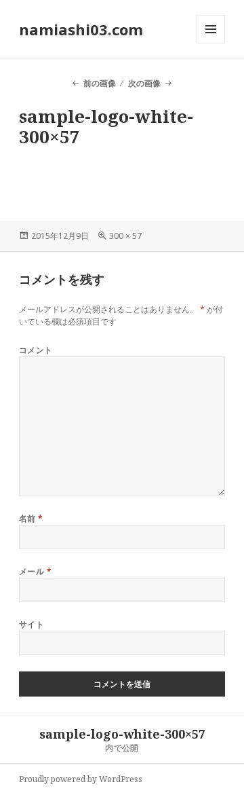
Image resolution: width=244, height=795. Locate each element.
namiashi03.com (81, 29)
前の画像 (99, 83)
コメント (36, 350)
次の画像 (144, 83)
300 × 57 (125, 236)
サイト (31, 624)
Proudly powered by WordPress (80, 779)
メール (35, 571)
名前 (31, 518)
